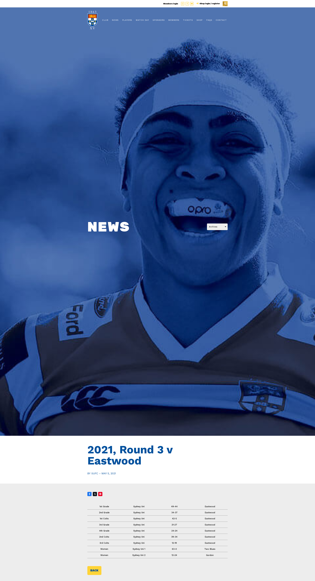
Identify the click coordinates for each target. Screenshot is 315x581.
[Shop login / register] (197, 3)
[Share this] (89, 494)
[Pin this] (100, 494)
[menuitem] (105, 20)
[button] (225, 3)
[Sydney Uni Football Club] (92, 20)
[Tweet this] (95, 494)
